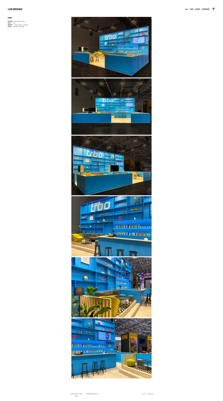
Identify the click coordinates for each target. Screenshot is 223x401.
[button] (214, 9)
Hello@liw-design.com (92, 394)
